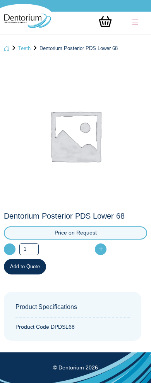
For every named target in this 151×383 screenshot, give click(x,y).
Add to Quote (25, 266)
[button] (135, 22)
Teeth (24, 48)
